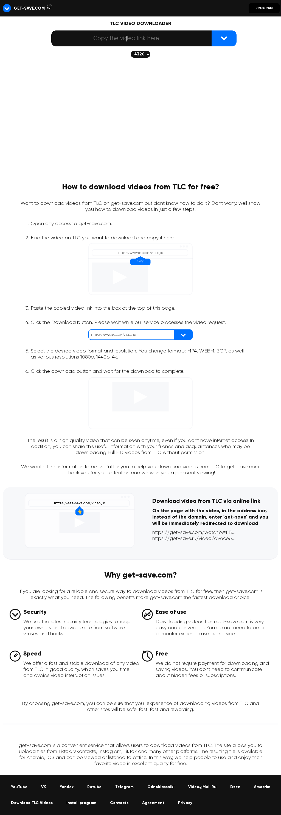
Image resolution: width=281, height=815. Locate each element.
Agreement (153, 803)
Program (264, 8)
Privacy (185, 803)
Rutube (94, 787)
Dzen (235, 787)
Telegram (124, 787)
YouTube (19, 787)
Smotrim (262, 787)
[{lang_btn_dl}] (224, 38)
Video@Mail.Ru (202, 787)
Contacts (119, 803)
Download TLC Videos (32, 803)
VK (43, 787)
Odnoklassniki (161, 787)
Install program (81, 803)
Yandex (67, 787)
